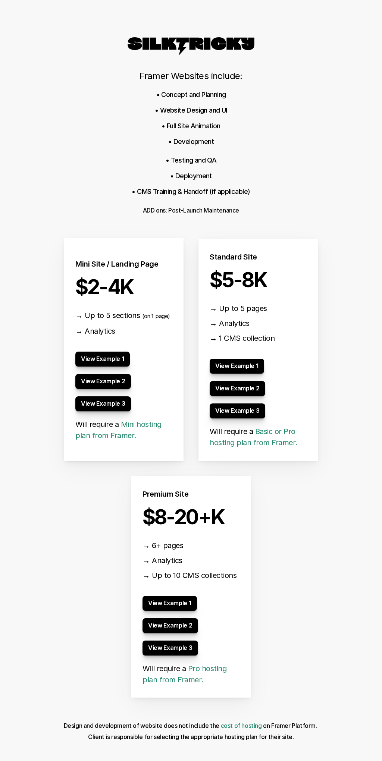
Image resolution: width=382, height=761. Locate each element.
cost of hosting (242, 725)
